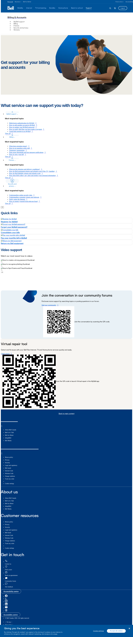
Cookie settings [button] (9, 483)
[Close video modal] (2, 272)
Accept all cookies (116, 631)
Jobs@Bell (8, 438)
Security (7, 462)
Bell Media (8, 440)
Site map (9, 622)
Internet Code (9, 471)
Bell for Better (27, 1)
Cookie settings (98, 631)
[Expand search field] (110, 8)
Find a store (119, 1)
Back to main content (66, 414)
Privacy (7, 460)
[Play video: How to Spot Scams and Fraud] (66, 269)
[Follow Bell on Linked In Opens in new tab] (6, 605)
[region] (66, 631)
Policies (16, 26)
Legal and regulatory (11, 465)
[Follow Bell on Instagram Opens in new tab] (6, 601)
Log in (123, 8)
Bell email (8, 468)
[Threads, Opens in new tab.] (6, 611)
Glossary (17, 30)
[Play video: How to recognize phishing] (66, 265)
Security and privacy (21, 28)
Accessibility (129, 1)
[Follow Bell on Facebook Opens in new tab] (6, 596)
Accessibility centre (11, 591)
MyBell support (19, 22)
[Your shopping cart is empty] (115, 8)
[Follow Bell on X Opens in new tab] (5, 598)
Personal (10, 1)
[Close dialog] (129, 628)
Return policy (9, 457)
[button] (9, 587)
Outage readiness (10, 476)
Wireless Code (9, 473)
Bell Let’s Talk (9, 432)
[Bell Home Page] (10, 8)
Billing (16, 24)
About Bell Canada (10, 430)
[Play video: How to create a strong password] (66, 261)
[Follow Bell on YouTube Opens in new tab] (6, 608)
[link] (6, 561)
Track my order (9, 479)
